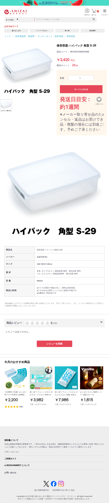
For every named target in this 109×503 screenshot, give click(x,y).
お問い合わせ (10, 472)
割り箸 (67, 31)
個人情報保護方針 (41, 490)
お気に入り (99, 103)
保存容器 (70, 36)
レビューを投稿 (54, 343)
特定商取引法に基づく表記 (64, 490)
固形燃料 (92, 31)
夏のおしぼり (16, 31)
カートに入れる (81, 89)
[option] (27, 68)
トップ (7, 36)
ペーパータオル (41, 31)
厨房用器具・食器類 (24, 36)
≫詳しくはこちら (11, 452)
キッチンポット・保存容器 (50, 36)
